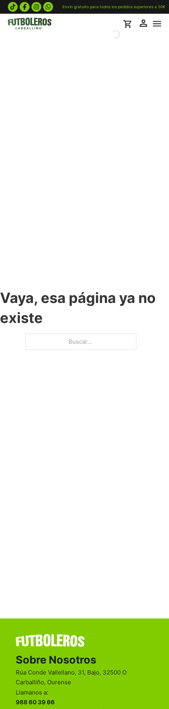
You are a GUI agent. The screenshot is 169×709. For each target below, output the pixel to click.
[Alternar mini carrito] (128, 24)
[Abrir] (157, 23)
